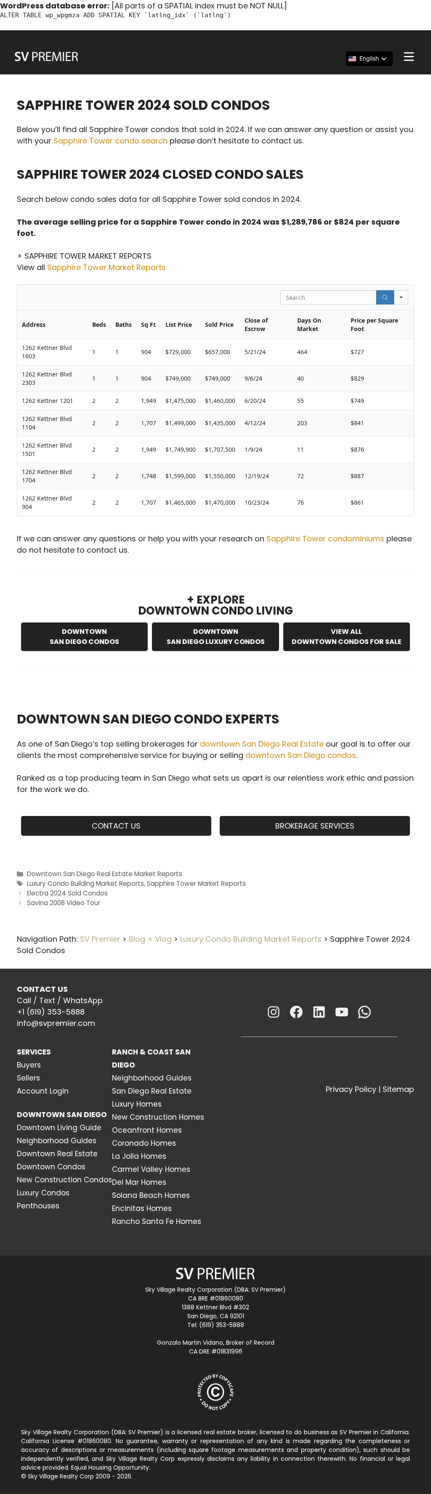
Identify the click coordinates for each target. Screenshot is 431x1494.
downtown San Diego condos (300, 755)
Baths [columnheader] (123, 324)
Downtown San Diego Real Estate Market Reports (104, 873)
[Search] (385, 297)
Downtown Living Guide (59, 1128)
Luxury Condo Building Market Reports (85, 883)
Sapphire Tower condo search (110, 140)
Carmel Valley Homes (151, 1169)
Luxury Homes (137, 1104)
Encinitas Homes (142, 1208)
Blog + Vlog (150, 939)
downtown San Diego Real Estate (262, 744)
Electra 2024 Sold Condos (67, 893)
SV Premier (100, 939)
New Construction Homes (158, 1117)
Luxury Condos (43, 1193)
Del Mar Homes (139, 1182)
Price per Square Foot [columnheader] (374, 324)
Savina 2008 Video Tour (63, 902)
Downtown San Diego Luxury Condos (216, 636)
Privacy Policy (351, 1089)
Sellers (28, 1078)
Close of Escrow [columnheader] (256, 324)
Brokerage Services (314, 826)
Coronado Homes (144, 1143)
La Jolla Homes (139, 1156)
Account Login (43, 1091)
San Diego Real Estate (152, 1091)
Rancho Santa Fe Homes (156, 1221)
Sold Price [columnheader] (219, 324)
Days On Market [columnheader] (309, 324)
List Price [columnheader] (178, 324)
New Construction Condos (64, 1180)
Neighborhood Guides (56, 1141)
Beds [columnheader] (99, 324)
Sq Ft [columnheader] (148, 324)
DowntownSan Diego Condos (84, 636)
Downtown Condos (51, 1167)
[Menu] (408, 56)
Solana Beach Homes (151, 1195)
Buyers (29, 1065)
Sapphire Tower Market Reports (106, 267)
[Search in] (401, 297)
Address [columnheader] (33, 324)
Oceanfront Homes (147, 1130)
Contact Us (116, 826)
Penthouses (38, 1206)
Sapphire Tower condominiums (325, 538)
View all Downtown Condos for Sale (347, 636)
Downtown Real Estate (57, 1154)
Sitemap (398, 1089)
